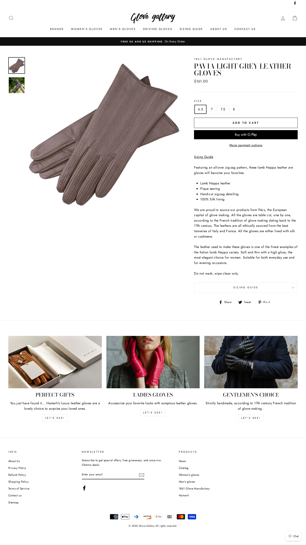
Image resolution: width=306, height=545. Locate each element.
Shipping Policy (18, 482)
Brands (57, 29)
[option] (153, 41)
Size (198, 101)
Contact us (245, 29)
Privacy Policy (17, 468)
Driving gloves (157, 29)
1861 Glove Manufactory (194, 488)
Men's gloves (123, 29)
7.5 (223, 109)
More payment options (245, 145)
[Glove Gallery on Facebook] (84, 488)
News (182, 461)
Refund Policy (17, 475)
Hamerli (184, 495)
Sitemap (13, 502)
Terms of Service (18, 488)
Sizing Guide (191, 29)
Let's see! (55, 418)
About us (218, 29)
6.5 (200, 109)
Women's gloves (86, 29)
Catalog (184, 468)
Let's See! (153, 412)
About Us (14, 461)
